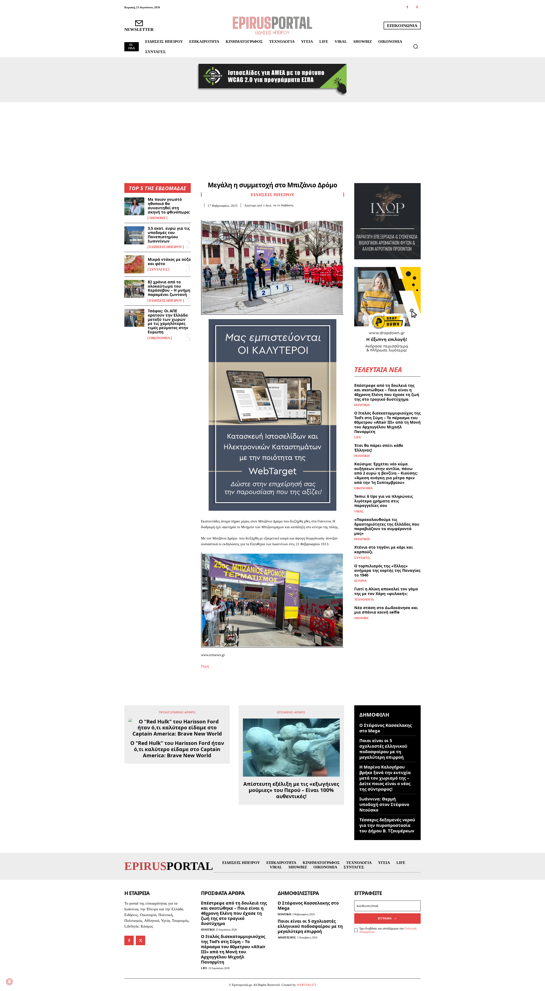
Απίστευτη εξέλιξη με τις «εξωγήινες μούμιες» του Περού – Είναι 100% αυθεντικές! (291, 790)
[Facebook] (407, 7)
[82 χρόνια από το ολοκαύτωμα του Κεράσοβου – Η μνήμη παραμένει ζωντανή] (134, 289)
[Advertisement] (272, 134)
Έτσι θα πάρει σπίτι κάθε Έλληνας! (378, 448)
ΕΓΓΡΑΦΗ (385, 918)
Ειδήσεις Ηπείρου (165, 247)
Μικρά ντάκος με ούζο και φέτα (169, 261)
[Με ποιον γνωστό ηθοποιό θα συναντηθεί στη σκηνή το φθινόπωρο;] (134, 206)
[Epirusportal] (272, 25)
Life (357, 437)
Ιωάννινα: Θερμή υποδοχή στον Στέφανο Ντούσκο (384, 804)
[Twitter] (417, 7)
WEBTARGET (306, 985)
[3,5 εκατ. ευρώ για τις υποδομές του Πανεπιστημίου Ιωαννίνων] (134, 235)
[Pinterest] (225, 214)
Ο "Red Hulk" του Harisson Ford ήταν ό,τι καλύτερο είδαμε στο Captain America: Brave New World (177, 749)
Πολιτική (362, 405)
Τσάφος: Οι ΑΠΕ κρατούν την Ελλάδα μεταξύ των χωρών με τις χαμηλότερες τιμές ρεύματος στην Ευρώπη (168, 321)
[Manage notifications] (9, 981)
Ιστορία (360, 580)
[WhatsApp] (234, 214)
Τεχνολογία (364, 599)
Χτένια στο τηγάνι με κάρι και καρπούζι (383, 549)
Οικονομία (159, 338)
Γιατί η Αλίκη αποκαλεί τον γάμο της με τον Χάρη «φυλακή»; (386, 591)
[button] (415, 46)
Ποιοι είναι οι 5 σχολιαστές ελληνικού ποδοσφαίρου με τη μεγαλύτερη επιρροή (383, 749)
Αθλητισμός (287, 937)
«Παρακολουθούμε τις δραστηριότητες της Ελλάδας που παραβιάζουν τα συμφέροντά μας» (386, 526)
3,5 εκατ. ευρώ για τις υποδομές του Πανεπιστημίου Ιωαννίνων (169, 234)
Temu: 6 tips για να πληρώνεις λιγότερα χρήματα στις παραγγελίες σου (383, 501)
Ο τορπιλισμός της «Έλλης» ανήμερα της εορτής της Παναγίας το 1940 (387, 570)
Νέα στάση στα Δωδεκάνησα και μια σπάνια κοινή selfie (386, 610)
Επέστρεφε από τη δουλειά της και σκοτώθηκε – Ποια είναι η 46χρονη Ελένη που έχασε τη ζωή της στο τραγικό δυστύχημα (386, 392)
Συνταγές (158, 269)
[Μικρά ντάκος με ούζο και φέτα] (134, 264)
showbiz (157, 218)
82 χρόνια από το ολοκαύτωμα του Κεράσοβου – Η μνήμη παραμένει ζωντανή (169, 288)
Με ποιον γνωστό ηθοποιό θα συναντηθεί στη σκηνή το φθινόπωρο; (169, 205)
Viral (359, 511)
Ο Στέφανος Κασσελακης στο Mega (385, 728)
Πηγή (205, 666)
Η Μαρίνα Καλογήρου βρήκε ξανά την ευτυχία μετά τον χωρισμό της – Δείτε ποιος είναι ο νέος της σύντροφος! (385, 778)
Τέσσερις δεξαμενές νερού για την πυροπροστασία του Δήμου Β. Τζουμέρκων (387, 825)
